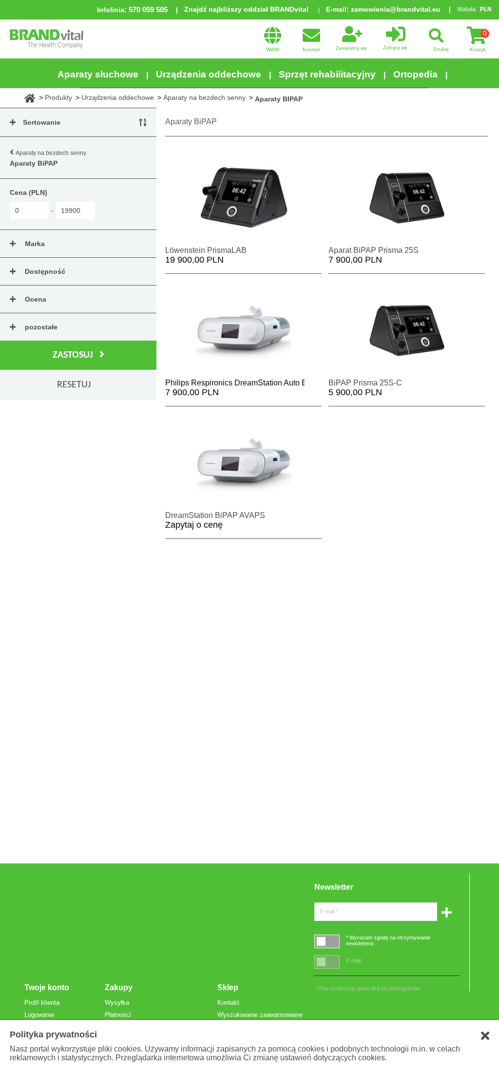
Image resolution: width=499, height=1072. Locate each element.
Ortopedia (415, 74)
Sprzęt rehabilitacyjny (327, 74)
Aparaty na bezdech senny (51, 153)
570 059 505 (148, 9)
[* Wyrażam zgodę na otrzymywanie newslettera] (327, 941)
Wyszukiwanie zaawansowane (260, 1014)
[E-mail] (327, 961)
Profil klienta (41, 1002)
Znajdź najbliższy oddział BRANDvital (246, 9)
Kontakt (228, 1002)
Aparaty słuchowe (98, 74)
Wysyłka (117, 1002)
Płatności (118, 1014)
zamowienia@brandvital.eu (396, 9)
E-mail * (329, 911)
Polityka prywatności (53, 1034)
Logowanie (39, 1014)
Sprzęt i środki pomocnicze (249, 105)
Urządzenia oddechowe (208, 74)
